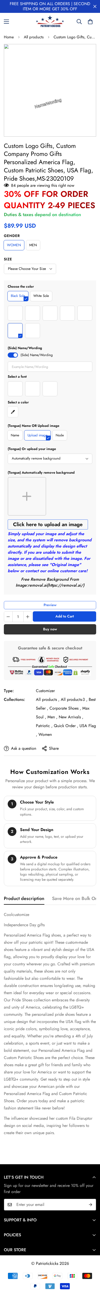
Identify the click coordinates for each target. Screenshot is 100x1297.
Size (8, 259)
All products (34, 37)
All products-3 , (74, 699)
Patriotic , (44, 726)
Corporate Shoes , (65, 708)
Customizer (45, 691)
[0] (90, 22)
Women (45, 734)
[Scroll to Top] (91, 1270)
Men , (52, 717)
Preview (50, 604)
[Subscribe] (90, 1205)
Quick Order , (66, 726)
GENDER (12, 235)
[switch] (13, 355)
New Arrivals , (71, 717)
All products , (47, 699)
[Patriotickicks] (50, 21)
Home (9, 37)
